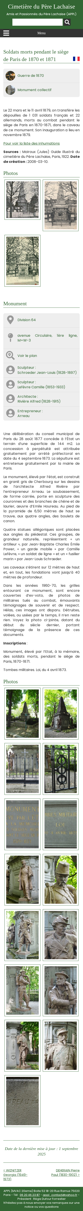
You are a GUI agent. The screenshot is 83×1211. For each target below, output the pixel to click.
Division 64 (26, 319)
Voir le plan (27, 355)
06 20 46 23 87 (30, 1195)
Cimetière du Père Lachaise (41, 9)
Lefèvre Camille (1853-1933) (41, 387)
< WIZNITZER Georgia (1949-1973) (15, 1174)
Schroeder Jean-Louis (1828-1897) (47, 372)
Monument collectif (34, 89)
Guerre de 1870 (30, 75)
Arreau (23, 415)
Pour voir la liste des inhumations (31, 143)
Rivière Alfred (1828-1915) (39, 401)
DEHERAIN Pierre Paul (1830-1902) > (65, 1172)
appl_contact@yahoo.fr (60, 1195)
